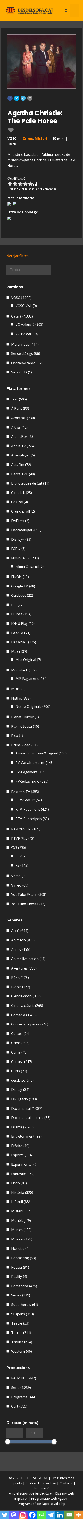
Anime (20, 949)
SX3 (18, 847)
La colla (20, 633)
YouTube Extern (28, 894)
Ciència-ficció (26, 996)
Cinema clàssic (27, 1005)
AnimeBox (22, 436)
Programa (23, 1397)
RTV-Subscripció (32, 818)
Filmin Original (30, 566)
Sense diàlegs (25, 353)
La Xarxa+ (23, 642)
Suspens (22, 1314)
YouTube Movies (28, 904)
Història (22, 1192)
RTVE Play (22, 838)
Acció (19, 930)
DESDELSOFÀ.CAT (34, 1478)
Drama (22, 1127)
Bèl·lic (20, 977)
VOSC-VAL (26, 305)
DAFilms (20, 520)
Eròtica (20, 1145)
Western (21, 1351)
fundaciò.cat (43, 1493)
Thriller (21, 1342)
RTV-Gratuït (29, 800)
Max (19, 651)
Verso (19, 875)
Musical (21, 1239)
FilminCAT (25, 558)
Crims (28, 138)
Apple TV (23, 446)
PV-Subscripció (32, 781)
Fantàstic (22, 1173)
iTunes (21, 614)
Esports (22, 1155)
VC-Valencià (29, 324)
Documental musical (30, 1117)
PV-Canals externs (35, 762)
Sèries (20, 1295)
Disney (20, 1089)
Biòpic (20, 987)
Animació (23, 940)
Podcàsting (23, 1258)
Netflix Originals (33, 706)
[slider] (7, 1441)
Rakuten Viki (25, 829)
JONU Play (23, 623)
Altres (19, 427)
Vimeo (19, 885)
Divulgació (24, 1099)
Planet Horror (25, 717)
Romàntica (24, 1286)
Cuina (19, 1052)
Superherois (24, 1304)
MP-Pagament (31, 678)
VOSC (21, 297)
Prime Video (25, 745)
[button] (10, 98)
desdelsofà (22, 1080)
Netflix (21, 698)
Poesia (20, 1267)
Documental (26, 1108)
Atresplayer (23, 455)
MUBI (18, 688)
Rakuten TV (25, 791)
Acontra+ (23, 418)
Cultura (21, 1061)
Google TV (23, 586)
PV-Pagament (31, 772)
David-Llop (57, 1503)
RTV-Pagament (32, 809)
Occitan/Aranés (27, 363)
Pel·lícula (23, 1378)
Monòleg (21, 1220)
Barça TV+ (23, 474)
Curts (19, 1071)
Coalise (19, 502)
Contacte (67, 1483)
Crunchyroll (23, 511)
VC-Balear (27, 333)
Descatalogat (26, 530)
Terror (21, 1332)
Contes (20, 1033)
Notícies (20, 1248)
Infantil (21, 1201)
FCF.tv (18, 548)
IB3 (17, 604)
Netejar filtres (17, 255)
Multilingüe (25, 344)
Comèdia (24, 1015)
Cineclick (21, 492)
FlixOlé (20, 576)
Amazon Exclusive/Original (41, 753)
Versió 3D (21, 372)
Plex (17, 735)
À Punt (20, 408)
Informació (41, 1488)
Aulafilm (21, 464)
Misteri (41, 138)
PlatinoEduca (25, 726)
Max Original (28, 659)
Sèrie (21, 1387)
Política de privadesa (41, 1483)
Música (21, 1229)
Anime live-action (28, 958)
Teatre (20, 1323)
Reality (19, 1276)
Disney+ (21, 539)
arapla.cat (20, 1498)
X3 (22, 865)
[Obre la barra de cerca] (66, 10)
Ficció (19, 1183)
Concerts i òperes (29, 1024)
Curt (19, 1406)
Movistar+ (24, 670)
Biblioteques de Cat (30, 483)
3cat (19, 399)
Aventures (24, 968)
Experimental (24, 1164)
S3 (21, 856)
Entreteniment (26, 1136)
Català (22, 316)
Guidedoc (22, 595)
